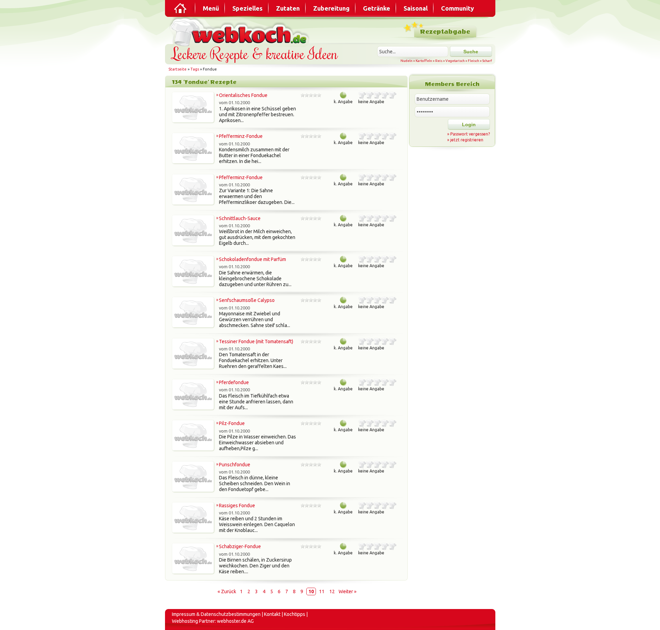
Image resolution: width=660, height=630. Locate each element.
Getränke (376, 8)
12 (332, 591)
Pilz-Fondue (232, 423)
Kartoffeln (424, 61)
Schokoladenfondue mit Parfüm (252, 259)
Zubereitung (331, 8)
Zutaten (288, 8)
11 (321, 591)
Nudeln (406, 61)
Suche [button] (470, 51)
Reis (438, 61)
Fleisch (473, 61)
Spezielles (247, 8)
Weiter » (347, 591)
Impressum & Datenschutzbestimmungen (216, 614)
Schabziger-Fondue (240, 546)
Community (457, 8)
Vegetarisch (455, 61)
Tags (194, 69)
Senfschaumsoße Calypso (247, 300)
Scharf (487, 61)
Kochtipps (294, 614)
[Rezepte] (180, 8)
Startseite (177, 69)
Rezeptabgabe (445, 31)
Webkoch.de (240, 31)
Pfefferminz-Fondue (241, 136)
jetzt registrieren (466, 140)
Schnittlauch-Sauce (240, 218)
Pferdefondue (234, 382)
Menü (211, 8)
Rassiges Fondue (237, 505)
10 (311, 591)
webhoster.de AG (235, 621)
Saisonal (416, 8)
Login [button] (469, 124)
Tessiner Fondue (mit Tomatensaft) (256, 341)
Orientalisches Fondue (243, 95)
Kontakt (272, 614)
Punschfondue (234, 464)
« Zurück (227, 591)
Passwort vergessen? (470, 134)
